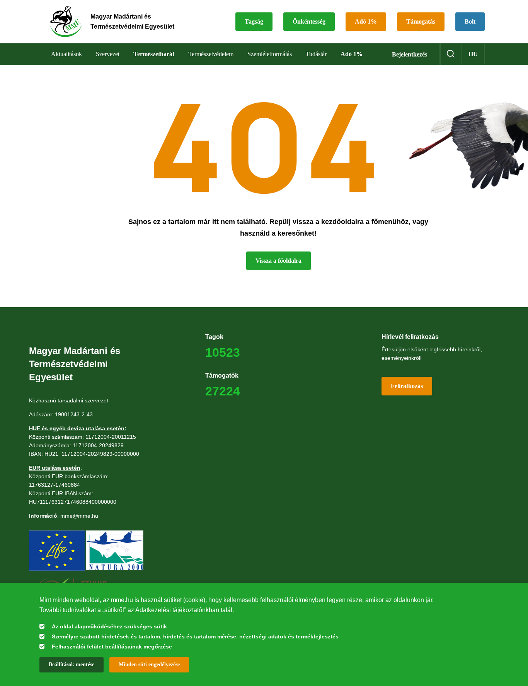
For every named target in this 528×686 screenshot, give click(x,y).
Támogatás (420, 21)
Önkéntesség (309, 21)
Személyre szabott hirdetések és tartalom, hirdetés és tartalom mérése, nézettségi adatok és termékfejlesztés (195, 636)
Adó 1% (366, 21)
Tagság (254, 21)
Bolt (470, 21)
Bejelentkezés (409, 54)
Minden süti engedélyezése (149, 664)
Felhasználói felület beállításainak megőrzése (112, 646)
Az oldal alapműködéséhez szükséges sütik (109, 626)
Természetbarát (153, 54)
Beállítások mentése (71, 664)
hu (473, 54)
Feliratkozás (407, 386)
